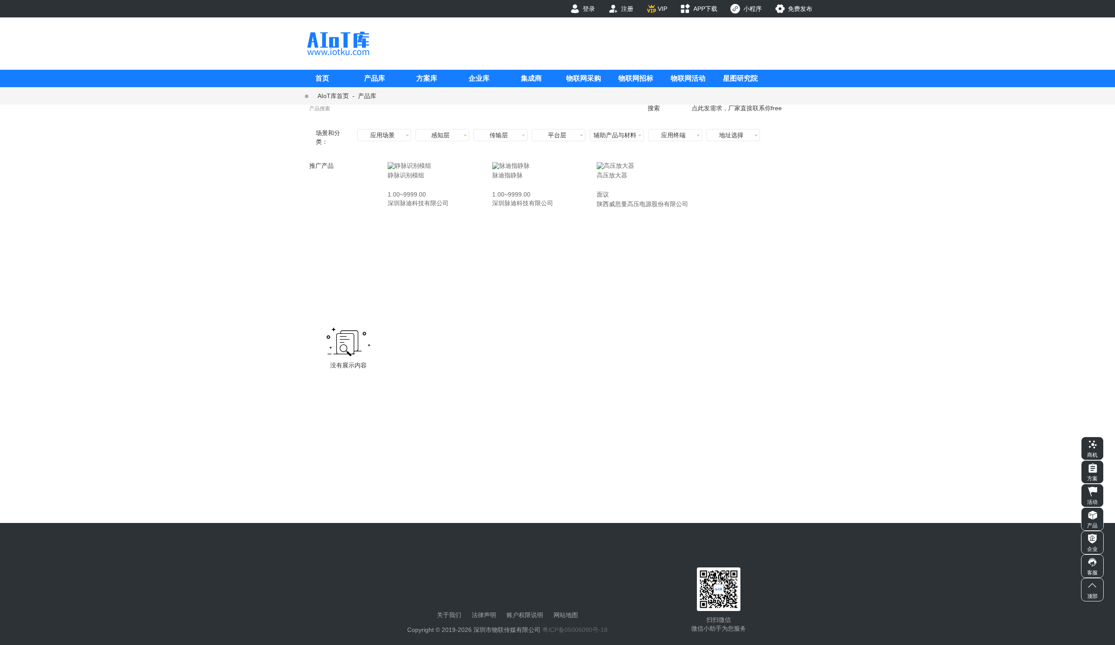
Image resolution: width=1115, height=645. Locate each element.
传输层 (499, 135)
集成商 (531, 78)
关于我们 (449, 614)
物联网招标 (635, 78)
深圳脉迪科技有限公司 (418, 203)
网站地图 (566, 614)
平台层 (557, 135)
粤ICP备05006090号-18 (575, 629)
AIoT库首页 (333, 95)
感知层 (440, 135)
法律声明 (484, 614)
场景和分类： (328, 137)
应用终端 (673, 135)
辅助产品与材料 (615, 135)
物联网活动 (688, 78)
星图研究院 (740, 78)
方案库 (426, 78)
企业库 (479, 78)
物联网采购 (583, 78)
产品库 (374, 78)
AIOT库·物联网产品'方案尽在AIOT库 (338, 43)
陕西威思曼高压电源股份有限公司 (642, 203)
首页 (322, 78)
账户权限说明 (525, 614)
